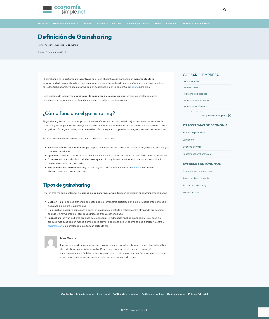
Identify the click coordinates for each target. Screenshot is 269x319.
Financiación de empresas (197, 171)
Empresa (59, 44)
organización (55, 225)
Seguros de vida (192, 146)
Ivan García (46, 52)
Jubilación (188, 139)
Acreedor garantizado (196, 100)
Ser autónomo (191, 192)
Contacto (67, 294)
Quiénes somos (176, 294)
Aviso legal (103, 294)
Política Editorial (198, 294)
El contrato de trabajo (195, 185)
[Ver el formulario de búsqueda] (224, 9)
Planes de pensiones (194, 132)
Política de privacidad (126, 294)
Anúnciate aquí (85, 294)
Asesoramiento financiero (197, 178)
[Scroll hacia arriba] (261, 310)
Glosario (49, 44)
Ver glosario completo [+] (216, 115)
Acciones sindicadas (195, 93)
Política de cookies (153, 294)
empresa (136, 167)
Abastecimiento (193, 81)
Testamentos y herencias (197, 153)
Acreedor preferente (195, 106)
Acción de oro (192, 87)
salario (135, 86)
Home (40, 44)
